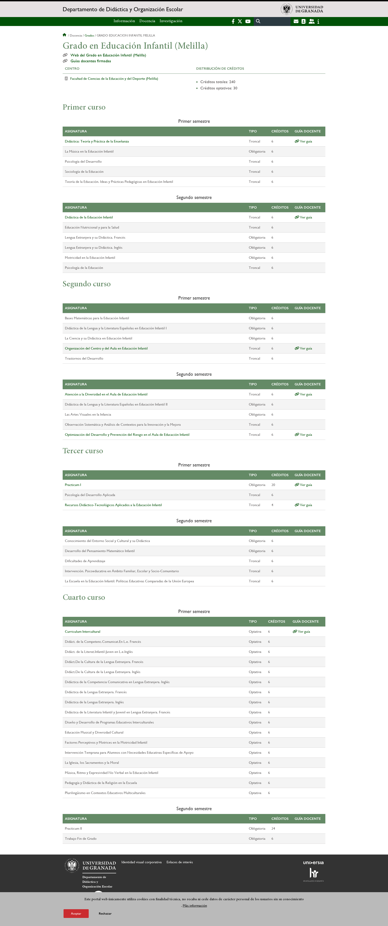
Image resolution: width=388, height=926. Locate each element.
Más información (195, 905)
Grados (89, 35)
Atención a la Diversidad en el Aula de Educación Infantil (106, 394)
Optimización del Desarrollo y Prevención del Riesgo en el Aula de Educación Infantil (127, 434)
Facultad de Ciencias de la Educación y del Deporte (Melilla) (114, 78)
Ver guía (305, 141)
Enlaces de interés (180, 862)
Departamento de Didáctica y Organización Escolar (123, 9)
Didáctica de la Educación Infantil (89, 217)
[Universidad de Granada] (302, 9)
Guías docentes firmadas (91, 61)
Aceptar (76, 913)
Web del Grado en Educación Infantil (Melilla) (108, 55)
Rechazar (105, 913)
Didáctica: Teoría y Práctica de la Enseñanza (97, 141)
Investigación (171, 21)
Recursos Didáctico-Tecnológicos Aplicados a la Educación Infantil (113, 505)
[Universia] (313, 862)
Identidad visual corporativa (141, 862)
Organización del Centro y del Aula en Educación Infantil (106, 348)
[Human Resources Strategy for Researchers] (313, 875)
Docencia (147, 21)
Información (124, 21)
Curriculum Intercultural (82, 631)
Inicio (65, 35)
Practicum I (73, 485)
